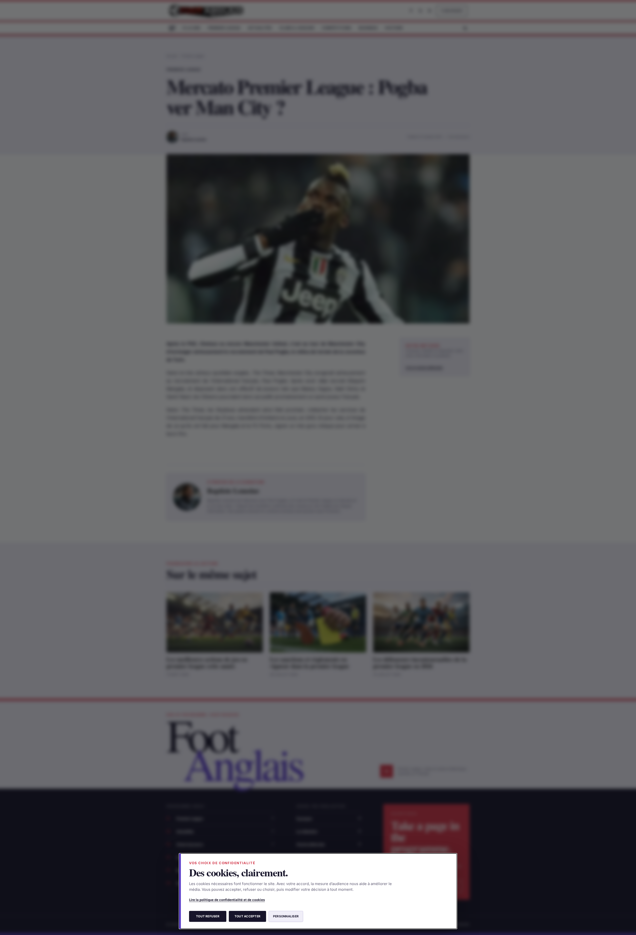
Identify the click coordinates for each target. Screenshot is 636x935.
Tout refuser (207, 916)
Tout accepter (247, 916)
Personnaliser (286, 916)
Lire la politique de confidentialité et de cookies (227, 900)
